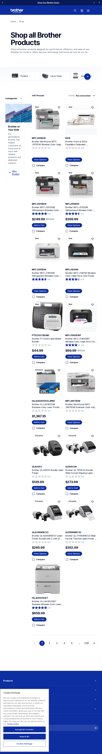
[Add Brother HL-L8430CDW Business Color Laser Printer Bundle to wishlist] (59, 370)
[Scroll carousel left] (2, 2)
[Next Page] (94, 643)
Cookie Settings (24, 744)
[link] (48, 2)
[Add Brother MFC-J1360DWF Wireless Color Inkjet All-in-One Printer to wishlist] (92, 305)
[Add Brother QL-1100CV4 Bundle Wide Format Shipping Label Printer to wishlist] (92, 436)
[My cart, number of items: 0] (82, 11)
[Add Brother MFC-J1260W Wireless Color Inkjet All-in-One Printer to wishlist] (92, 239)
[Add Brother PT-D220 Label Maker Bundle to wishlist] (59, 305)
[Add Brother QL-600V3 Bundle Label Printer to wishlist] (59, 436)
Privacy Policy (13, 724)
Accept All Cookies (24, 729)
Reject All (24, 737)
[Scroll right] (87, 76)
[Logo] (17, 11)
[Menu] (88, 11)
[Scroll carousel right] (94, 2)
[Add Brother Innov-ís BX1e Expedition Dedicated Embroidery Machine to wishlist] (92, 107)
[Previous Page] (34, 643)
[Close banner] (99, 2)
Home (13, 21)
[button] (96, 727)
